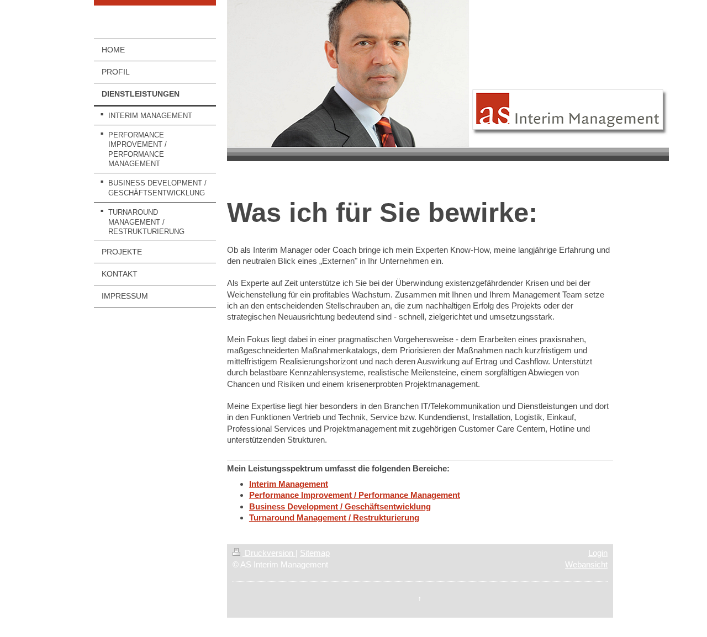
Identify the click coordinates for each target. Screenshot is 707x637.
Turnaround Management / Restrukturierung (334, 517)
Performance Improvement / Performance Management (354, 495)
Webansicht (586, 564)
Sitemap (315, 553)
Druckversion (269, 553)
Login (598, 553)
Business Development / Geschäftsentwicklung (340, 506)
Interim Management (288, 484)
